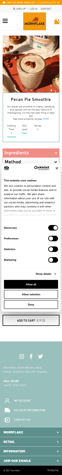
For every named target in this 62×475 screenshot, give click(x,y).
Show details (43, 273)
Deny (31, 304)
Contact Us (22, 419)
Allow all (31, 284)
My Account (22, 400)
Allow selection (31, 294)
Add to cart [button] (31, 320)
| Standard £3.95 (31, 2)
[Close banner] (57, 168)
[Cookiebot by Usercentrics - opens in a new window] (36, 168)
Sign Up (21, 9)
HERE (46, 119)
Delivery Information (29, 410)
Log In (33, 9)
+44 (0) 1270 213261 (15, 385)
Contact (46, 9)
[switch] (53, 238)
